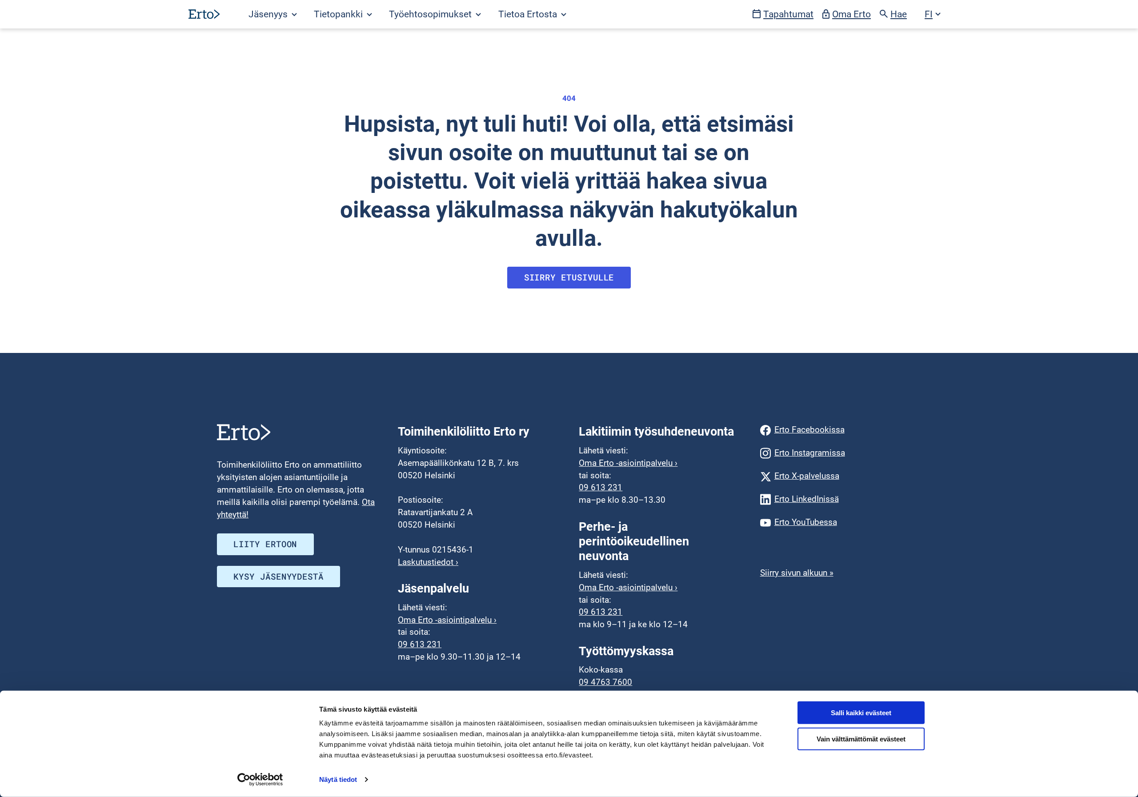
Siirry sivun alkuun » (796, 573)
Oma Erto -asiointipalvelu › (447, 620)
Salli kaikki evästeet (861, 713)
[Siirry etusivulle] (204, 14)
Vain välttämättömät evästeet (861, 739)
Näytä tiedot (338, 779)
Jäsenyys (269, 14)
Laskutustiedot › (428, 562)
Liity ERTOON (265, 544)
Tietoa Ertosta (528, 14)
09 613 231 (419, 644)
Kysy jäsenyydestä (278, 576)
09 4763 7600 (605, 682)
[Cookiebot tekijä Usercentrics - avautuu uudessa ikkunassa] (260, 779)
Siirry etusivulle (569, 277)
